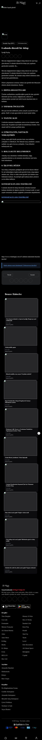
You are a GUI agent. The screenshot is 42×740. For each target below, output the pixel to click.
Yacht (24, 637)
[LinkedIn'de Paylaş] (15, 56)
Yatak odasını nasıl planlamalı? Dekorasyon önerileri (20, 265)
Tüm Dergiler (6, 616)
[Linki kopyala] (19, 56)
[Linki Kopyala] (30, 280)
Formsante (5, 623)
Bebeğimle (26, 652)
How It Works (27, 620)
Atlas (3, 634)
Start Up (25, 634)
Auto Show (5, 637)
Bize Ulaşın (5, 679)
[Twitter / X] (15, 599)
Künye (4, 675)
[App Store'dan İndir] (9, 606)
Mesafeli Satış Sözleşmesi (10, 699)
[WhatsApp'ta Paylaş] (11, 56)
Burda (4, 645)
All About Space (28, 648)
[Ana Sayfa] (6, 586)
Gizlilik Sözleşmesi (8, 692)
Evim (3, 652)
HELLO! (5, 655)
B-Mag (4, 641)
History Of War (28, 616)
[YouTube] (9, 599)
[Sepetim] (37, 3)
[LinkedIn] (20, 599)
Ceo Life (4, 620)
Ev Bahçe (5, 648)
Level (24, 641)
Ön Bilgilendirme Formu (10, 688)
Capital (25, 655)
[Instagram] (4, 599)
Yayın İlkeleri (6, 709)
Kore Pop (26, 627)
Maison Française (7, 627)
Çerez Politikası (7, 702)
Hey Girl (4, 659)
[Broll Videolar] (26, 738)
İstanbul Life (27, 623)
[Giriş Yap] (36, 738)
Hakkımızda (5, 671)
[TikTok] (25, 599)
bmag (17, 721)
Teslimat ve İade (7, 706)
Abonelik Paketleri (8, 668)
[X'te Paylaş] (7, 56)
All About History (7, 630)
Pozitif (25, 630)
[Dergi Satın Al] (16, 738)
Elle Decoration (28, 645)
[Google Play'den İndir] (24, 606)
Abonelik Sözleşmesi (8, 695)
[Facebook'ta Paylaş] (3, 56)
